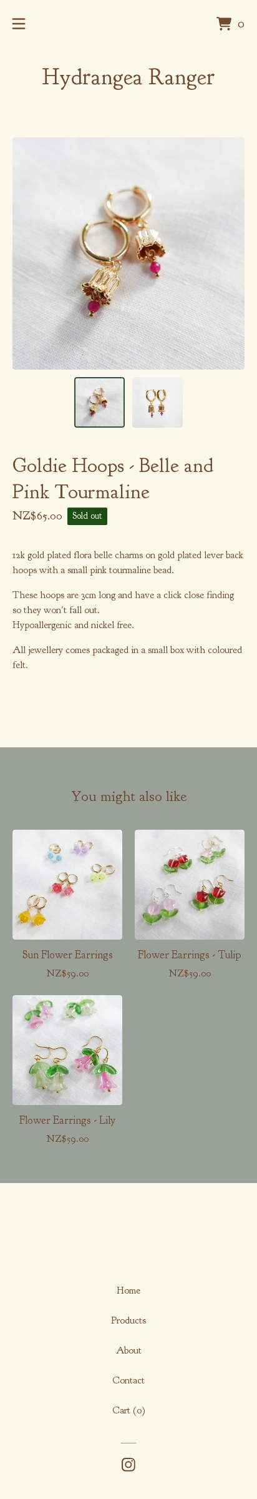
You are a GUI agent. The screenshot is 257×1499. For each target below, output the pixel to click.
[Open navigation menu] (18, 23)
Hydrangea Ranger (128, 76)
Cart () (128, 1410)
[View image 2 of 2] (157, 402)
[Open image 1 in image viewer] (128, 253)
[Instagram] (128, 1464)
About (129, 1350)
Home (128, 1290)
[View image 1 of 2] (99, 402)
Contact (128, 1380)
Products (128, 1320)
